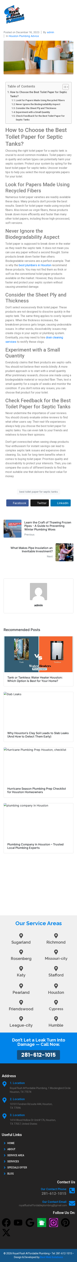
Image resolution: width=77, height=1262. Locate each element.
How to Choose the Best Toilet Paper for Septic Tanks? (38, 94)
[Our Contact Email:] (72, 1203)
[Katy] (21, 968)
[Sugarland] (21, 935)
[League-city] (21, 1018)
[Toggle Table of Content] (64, 87)
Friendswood (21, 1009)
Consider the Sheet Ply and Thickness (36, 108)
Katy (21, 975)
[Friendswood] (21, 1002)
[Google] (29, 1222)
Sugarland (21, 942)
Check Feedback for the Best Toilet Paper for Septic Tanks (40, 118)
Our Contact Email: (54, 1202)
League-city (21, 1025)
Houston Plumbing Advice (24, 35)
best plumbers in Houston (35, 265)
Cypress (56, 1009)
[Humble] (56, 1018)
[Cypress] (56, 1002)
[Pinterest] (65, 1222)
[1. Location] (4, 1084)
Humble (56, 1025)
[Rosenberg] (21, 952)
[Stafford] (56, 968)
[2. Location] (4, 1100)
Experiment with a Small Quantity (33, 112)
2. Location (17, 1099)
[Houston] (56, 985)
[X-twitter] (6, 1232)
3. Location (17, 1115)
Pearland (21, 992)
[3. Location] (4, 1116)
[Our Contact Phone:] (72, 1190)
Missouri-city (56, 958)
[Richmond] (56, 935)
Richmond (56, 942)
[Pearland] (21, 985)
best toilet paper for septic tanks (38, 491)
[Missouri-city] (56, 952)
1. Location (17, 1083)
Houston (56, 992)
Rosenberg (21, 958)
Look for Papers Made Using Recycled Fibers (40, 100)
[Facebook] (6, 1222)
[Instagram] (53, 1222)
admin (50, 32)
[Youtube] (18, 1222)
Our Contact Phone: (54, 1189)
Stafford (56, 975)
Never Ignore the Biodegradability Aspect (38, 104)
